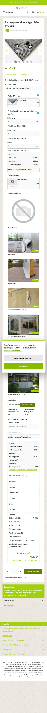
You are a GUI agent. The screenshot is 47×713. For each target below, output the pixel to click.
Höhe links (11, 118)
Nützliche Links (7, 635)
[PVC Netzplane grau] (23, 51)
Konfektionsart (14, 84)
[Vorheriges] (7, 51)
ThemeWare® (23, 677)
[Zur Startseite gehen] (23, 8)
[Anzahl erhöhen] (20, 571)
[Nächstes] (40, 51)
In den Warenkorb (32, 571)
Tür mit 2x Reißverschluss (16, 336)
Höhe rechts (11, 130)
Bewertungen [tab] (9, 606)
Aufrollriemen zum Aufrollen (17, 310)
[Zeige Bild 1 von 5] (15, 62)
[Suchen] (27, 12)
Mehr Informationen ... (13, 351)
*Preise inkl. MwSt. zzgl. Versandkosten (23, 470)
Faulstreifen (12, 283)
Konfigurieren (23, 366)
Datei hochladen (27, 405)
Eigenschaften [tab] (9, 600)
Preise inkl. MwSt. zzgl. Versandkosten (17, 74)
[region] (23, 51)
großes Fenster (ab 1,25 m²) (17, 394)
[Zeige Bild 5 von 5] (31, 62)
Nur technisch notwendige (23, 358)
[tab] (23, 591)
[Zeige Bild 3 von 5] (23, 62)
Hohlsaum (11, 254)
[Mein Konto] (33, 12)
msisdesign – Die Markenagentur (25, 675)
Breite (9, 142)
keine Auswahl (12, 228)
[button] (37, 95)
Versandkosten (36, 662)
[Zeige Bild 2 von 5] (19, 62)
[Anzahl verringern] (7, 571)
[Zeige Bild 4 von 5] (27, 62)
